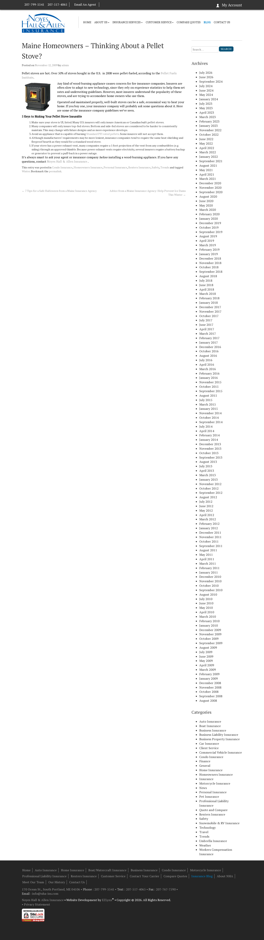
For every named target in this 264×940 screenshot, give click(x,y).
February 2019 (209, 249)
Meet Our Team (33, 882)
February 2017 (209, 338)
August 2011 (208, 550)
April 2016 (206, 364)
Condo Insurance (62, 167)
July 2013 (205, 466)
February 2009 (209, 674)
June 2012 (206, 506)
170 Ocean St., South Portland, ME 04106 (51, 889)
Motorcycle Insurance (214, 783)
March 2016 (207, 369)
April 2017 (206, 329)
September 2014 (210, 422)
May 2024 (206, 95)
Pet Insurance (209, 796)
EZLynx (107, 900)
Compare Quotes (189, 22)
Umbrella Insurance (213, 841)
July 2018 (205, 280)
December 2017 (210, 307)
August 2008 (208, 700)
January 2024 (208, 99)
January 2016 (208, 378)
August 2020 (208, 196)
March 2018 (207, 294)
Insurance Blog (202, 876)
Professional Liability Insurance (44, 876)
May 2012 (206, 510)
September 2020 (210, 192)
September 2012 (210, 493)
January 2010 (208, 625)
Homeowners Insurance (88, 167)
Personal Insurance (115, 167)
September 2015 (210, 391)
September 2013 (210, 457)
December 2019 (210, 223)
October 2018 (209, 267)
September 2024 (210, 81)
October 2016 (209, 351)
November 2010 (210, 581)
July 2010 (205, 599)
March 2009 (207, 669)
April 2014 (206, 431)
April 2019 (206, 240)
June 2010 (206, 603)
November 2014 (210, 413)
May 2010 (206, 608)
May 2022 (206, 143)
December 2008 (210, 683)
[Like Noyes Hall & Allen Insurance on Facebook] (103, 4)
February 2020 (209, 214)
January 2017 (208, 342)
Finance (204, 761)
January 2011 (208, 572)
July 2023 (205, 103)
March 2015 (207, 404)
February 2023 (209, 121)
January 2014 (208, 439)
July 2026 (205, 72)
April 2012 (206, 515)
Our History (56, 882)
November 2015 (210, 382)
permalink (55, 171)
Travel (203, 832)
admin (65, 65)
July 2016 (205, 360)
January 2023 (208, 126)
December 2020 (210, 183)
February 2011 (209, 568)
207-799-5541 (34, 4)
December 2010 (210, 577)
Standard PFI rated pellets (102, 134)
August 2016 (208, 355)
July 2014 (205, 426)
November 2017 (210, 311)
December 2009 (210, 630)
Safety (155, 167)
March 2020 (207, 210)
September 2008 (210, 696)
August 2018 (208, 276)
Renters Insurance (139, 167)
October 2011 (209, 541)
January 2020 (208, 218)
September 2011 (210, 546)
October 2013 (209, 453)
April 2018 (206, 289)
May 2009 (206, 661)
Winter (26, 171)
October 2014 (209, 417)
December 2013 (210, 444)
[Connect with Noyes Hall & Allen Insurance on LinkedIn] (106, 4)
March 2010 (207, 616)
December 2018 (210, 258)
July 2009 (205, 652)
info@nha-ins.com (45, 893)
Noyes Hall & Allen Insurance (67, 161)
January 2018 (208, 302)
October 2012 (209, 488)
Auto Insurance (210, 721)
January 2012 (208, 528)
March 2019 (207, 245)
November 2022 (210, 130)
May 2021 (206, 170)
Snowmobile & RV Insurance (219, 823)
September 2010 (210, 590)
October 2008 (209, 692)
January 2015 (208, 409)
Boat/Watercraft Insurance (107, 870)
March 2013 (207, 475)
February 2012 (209, 523)
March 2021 (207, 179)
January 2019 (208, 254)
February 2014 (209, 435)
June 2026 (206, 77)
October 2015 (209, 386)
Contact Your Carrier (144, 876)
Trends (164, 167)
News (203, 788)
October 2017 (209, 316)
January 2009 (208, 678)
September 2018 (210, 271)
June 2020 (206, 201)
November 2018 (210, 263)
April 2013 (206, 470)
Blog (207, 22)
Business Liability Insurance (218, 734)
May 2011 (206, 554)
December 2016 (210, 347)
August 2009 (208, 647)
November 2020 (210, 187)
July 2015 (205, 400)
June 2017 (206, 324)
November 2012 (210, 484)
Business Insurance (212, 730)
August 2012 (208, 497)
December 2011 (210, 532)
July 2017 (205, 320)
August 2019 (208, 236)
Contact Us (222, 22)
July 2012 (205, 501)
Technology (207, 827)
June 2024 (206, 90)
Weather (205, 845)
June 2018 (206, 285)
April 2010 (206, 612)
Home (87, 22)
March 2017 (207, 333)
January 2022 (208, 156)
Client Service (209, 748)
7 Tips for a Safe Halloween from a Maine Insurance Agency (59, 191)
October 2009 (209, 638)
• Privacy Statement (36, 904)
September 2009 (210, 643)
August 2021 (208, 165)
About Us (100, 22)
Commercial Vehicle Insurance (220, 752)
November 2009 (210, 634)
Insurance (206, 779)
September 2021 (210, 161)
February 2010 (209, 621)
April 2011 (206, 559)
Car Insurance (209, 743)
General (204, 765)
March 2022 (207, 152)
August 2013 (208, 462)
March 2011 (207, 563)
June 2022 (206, 139)
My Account (232, 5)
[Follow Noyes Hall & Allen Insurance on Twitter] (110, 4)
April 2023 (206, 112)
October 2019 (209, 227)
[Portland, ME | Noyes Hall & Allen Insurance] (43, 23)
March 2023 (207, 117)
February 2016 (209, 373)
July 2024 (205, 86)
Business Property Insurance (219, 739)
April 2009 (206, 665)
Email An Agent (85, 4)
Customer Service (159, 22)
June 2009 (206, 656)
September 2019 (210, 232)
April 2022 (206, 148)
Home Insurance (210, 770)
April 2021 (206, 174)
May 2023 (206, 108)
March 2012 (207, 519)
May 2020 (206, 205)
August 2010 (208, 594)
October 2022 (209, 134)
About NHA (225, 876)
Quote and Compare (213, 810)
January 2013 (208, 479)
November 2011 (210, 537)
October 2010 (209, 585)
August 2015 (208, 395)
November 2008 (210, 687)
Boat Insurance (210, 726)
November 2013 (210, 448)
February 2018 (209, 298)
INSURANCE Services (126, 22)
